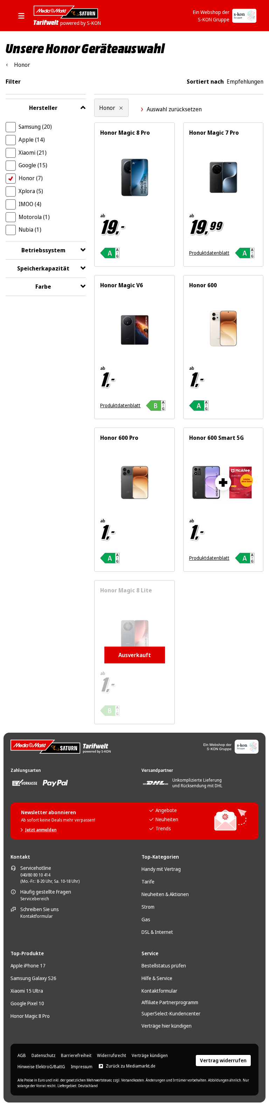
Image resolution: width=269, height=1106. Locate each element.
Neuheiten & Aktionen (165, 894)
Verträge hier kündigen (167, 1025)
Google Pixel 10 (27, 1003)
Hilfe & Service (157, 978)
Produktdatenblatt (209, 252)
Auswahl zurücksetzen (174, 109)
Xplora (31, 191)
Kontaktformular (36, 916)
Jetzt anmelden (40, 830)
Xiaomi (33, 152)
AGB (22, 1055)
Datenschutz (43, 1055)
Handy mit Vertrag (161, 869)
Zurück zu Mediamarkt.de (131, 1066)
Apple (32, 139)
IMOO (30, 204)
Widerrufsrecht (111, 1055)
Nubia (30, 229)
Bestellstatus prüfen (164, 965)
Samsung (35, 127)
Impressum (81, 1067)
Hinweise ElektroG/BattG (41, 1067)
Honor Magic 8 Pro (30, 1016)
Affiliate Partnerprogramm (170, 1002)
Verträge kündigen (150, 1055)
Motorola (34, 217)
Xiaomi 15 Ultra (27, 990)
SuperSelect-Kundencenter (171, 1013)
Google (33, 165)
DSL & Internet (157, 932)
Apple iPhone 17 (28, 965)
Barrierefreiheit (76, 1055)
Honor (31, 178)
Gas (146, 919)
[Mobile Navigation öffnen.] (23, 15)
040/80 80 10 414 (35, 875)
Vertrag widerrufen (223, 1060)
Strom (148, 906)
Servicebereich (34, 899)
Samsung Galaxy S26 (33, 978)
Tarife (148, 881)
